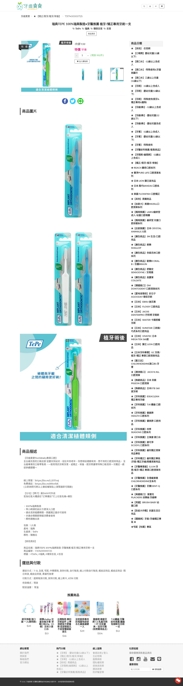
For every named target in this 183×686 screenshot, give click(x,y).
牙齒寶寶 (25, 16)
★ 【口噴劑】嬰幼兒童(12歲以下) (145, 55)
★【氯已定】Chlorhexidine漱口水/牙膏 (145, 364)
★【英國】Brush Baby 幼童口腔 (145, 504)
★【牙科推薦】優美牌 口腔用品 (146, 422)
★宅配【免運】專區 (141, 527)
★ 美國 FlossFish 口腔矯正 (145, 194)
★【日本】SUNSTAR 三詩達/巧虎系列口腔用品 (146, 330)
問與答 (23, 656)
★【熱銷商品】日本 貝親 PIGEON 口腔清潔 (143, 382)
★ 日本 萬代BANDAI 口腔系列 (145, 187)
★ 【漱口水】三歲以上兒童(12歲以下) (144, 79)
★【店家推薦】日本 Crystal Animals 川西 (146, 230)
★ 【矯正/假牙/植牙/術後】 (47, 16)
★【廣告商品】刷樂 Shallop (141, 246)
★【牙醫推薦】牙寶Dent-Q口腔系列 (145, 488)
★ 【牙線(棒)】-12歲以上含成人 (146, 109)
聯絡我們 (24, 659)
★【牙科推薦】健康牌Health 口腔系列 (142, 414)
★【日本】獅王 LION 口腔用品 (145, 346)
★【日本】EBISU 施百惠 (143, 302)
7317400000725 (74, 16)
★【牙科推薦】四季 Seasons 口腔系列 (141, 431)
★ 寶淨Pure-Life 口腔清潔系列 (146, 174)
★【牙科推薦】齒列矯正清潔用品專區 (145, 452)
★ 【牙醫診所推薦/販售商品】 (146, 150)
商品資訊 (91, 34)
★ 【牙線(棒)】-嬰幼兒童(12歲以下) (145, 117)
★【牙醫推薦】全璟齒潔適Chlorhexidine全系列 (144, 480)
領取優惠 (157, 669)
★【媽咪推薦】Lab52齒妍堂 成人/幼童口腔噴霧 (145, 214)
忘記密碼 (97, 656)
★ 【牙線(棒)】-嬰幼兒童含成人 (146, 125)
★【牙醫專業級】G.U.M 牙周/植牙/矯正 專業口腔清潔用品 (145, 470)
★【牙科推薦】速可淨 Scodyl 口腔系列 (142, 444)
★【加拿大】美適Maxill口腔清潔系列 (145, 205)
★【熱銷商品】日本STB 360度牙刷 (145, 390)
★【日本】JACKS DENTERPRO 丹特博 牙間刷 (145, 313)
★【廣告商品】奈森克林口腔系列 (145, 254)
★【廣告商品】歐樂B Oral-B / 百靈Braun (145, 263)
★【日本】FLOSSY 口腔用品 (145, 307)
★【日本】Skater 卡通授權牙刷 (145, 321)
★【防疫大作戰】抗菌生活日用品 (145, 512)
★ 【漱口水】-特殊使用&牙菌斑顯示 (146, 71)
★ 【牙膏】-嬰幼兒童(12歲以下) (145, 138)
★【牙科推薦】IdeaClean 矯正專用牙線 (145, 398)
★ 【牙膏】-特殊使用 (142, 145)
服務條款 (97, 659)
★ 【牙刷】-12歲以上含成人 (145, 86)
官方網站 (24, 662)
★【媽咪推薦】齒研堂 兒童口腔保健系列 (146, 222)
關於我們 (24, 652)
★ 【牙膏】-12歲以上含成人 (145, 132)
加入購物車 (83, 61)
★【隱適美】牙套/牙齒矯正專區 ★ (146, 520)
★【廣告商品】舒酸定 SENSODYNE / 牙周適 (142, 271)
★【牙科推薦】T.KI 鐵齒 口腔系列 (146, 406)
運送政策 (97, 669)
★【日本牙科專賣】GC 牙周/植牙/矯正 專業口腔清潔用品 (145, 354)
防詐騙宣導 (98, 672)
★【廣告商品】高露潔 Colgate (142, 279)
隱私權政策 (98, 662)
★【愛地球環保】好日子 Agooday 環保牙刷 (143, 295)
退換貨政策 (98, 665)
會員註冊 (97, 652)
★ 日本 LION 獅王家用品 (143, 181)
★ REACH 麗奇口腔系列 (143, 168)
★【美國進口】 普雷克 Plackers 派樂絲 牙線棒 (144, 496)
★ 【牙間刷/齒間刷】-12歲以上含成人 (146, 156)
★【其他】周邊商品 (141, 199)
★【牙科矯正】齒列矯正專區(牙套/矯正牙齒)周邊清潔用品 (145, 460)
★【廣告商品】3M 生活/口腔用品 (146, 238)
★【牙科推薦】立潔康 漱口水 (146, 437)
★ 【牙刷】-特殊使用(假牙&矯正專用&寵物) (145, 101)
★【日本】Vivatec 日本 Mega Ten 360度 (144, 338)
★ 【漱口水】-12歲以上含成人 (145, 63)
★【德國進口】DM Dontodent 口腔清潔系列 (145, 287)
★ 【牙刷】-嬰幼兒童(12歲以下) (145, 93)
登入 (106, 652)
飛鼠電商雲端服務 (65, 682)
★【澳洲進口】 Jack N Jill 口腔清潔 (145, 374)
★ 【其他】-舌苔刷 (140, 49)
